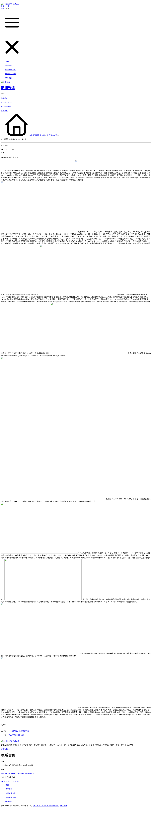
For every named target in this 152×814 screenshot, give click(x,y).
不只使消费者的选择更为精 (18, 731)
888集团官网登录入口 (36, 135)
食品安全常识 (6, 102)
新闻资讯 (8, 88)
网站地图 (63, 806)
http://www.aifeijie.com (9, 773)
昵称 (2, 9)
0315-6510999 (6, 781)
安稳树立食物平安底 (16, 735)
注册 (7, 6)
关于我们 (4, 98)
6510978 (16, 781)
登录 (3, 6)
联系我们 (4, 111)
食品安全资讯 (6, 106)
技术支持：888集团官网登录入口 (46, 806)
